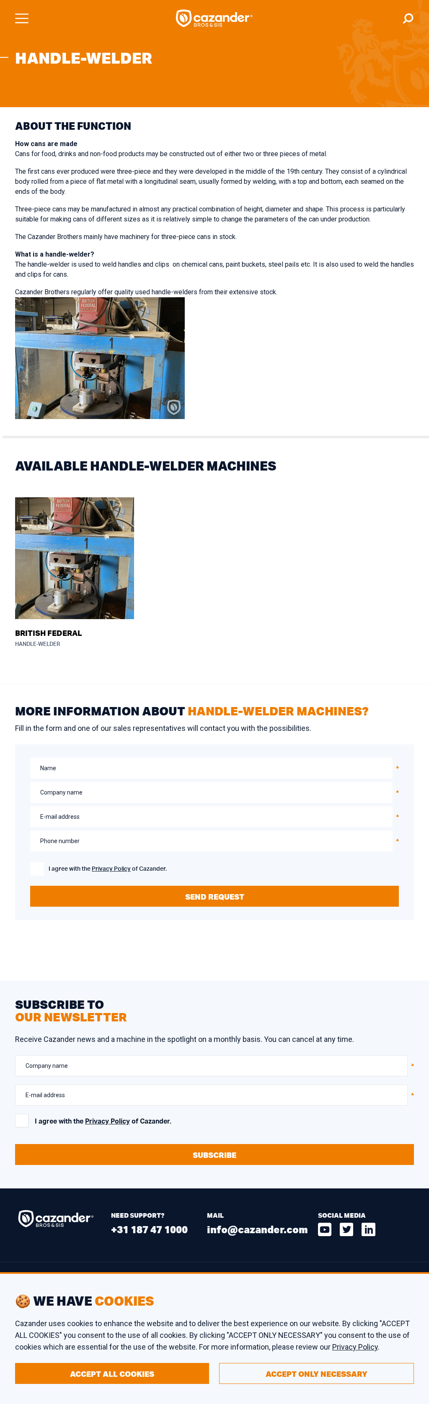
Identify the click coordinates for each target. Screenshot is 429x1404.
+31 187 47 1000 (149, 1229)
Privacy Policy (111, 869)
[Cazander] (214, 18)
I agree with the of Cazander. (108, 869)
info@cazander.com (257, 1229)
